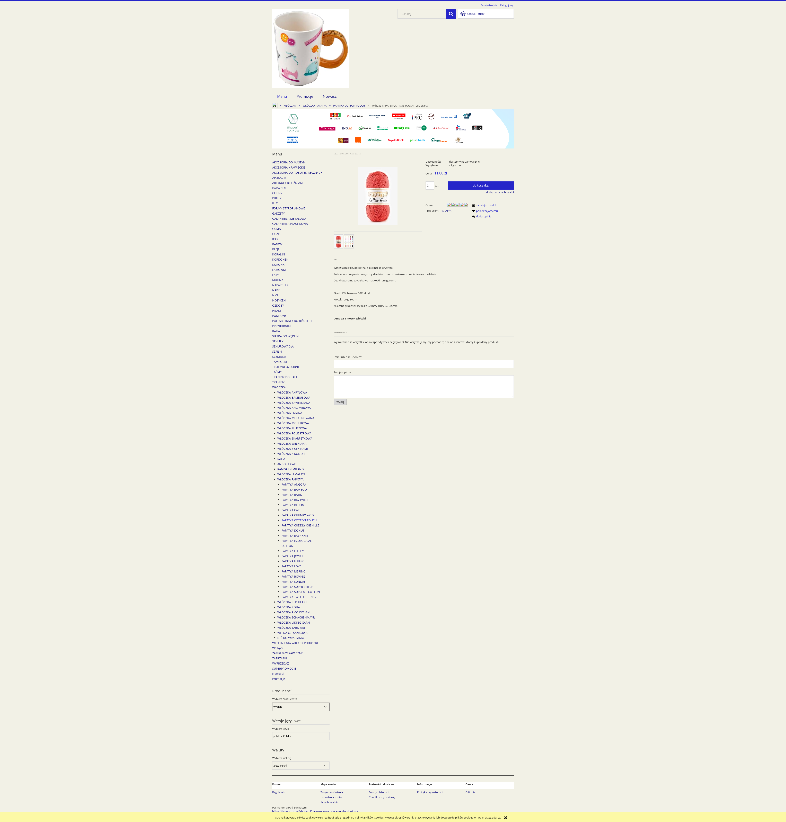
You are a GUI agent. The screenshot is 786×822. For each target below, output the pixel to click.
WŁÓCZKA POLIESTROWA (294, 433)
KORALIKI (278, 254)
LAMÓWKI (279, 270)
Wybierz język (280, 728)
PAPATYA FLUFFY (292, 561)
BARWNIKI (279, 188)
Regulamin (278, 792)
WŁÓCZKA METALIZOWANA (295, 418)
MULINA (277, 280)
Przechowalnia (329, 802)
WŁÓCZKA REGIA (288, 607)
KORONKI (278, 265)
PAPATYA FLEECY (292, 551)
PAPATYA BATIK (291, 495)
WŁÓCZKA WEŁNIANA (291, 443)
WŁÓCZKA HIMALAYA (291, 474)
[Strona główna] (310, 48)
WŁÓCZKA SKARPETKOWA (294, 438)
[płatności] (393, 128)
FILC (275, 203)
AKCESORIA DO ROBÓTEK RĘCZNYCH (297, 172)
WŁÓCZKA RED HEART (292, 602)
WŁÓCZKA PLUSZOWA (292, 428)
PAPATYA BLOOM (293, 505)
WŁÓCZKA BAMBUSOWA (293, 397)
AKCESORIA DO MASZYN (288, 162)
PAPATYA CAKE (291, 510)
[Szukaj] (451, 14)
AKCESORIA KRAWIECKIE (288, 167)
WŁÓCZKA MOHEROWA (293, 423)
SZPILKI (277, 351)
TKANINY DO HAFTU (285, 377)
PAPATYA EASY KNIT (294, 536)
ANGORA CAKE (287, 464)
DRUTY (276, 198)
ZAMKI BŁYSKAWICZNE (287, 653)
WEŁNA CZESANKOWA (292, 633)
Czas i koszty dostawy (382, 797)
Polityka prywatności (430, 792)
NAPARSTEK (280, 285)
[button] (484, 205)
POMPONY (279, 316)
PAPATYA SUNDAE (293, 582)
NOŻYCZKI (279, 300)
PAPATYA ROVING (293, 576)
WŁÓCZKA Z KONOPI (291, 454)
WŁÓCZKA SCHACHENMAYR (296, 617)
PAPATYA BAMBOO (294, 489)
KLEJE (276, 249)
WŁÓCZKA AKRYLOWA (292, 392)
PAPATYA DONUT (292, 530)
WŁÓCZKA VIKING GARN (293, 622)
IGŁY (275, 239)
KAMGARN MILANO (290, 469)
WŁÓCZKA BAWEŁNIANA (293, 403)
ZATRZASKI (279, 658)
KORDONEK (280, 259)
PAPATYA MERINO (293, 571)
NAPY (276, 290)
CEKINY (277, 193)
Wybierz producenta (284, 698)
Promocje (278, 679)
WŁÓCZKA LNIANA (289, 413)
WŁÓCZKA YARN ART (291, 628)
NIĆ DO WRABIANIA (290, 638)
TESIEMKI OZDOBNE (286, 367)
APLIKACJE (279, 178)
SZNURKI (278, 341)
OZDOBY (278, 305)
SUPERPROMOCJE (284, 668)
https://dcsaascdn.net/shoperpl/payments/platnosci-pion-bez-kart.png (315, 811)
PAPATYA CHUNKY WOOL (298, 515)
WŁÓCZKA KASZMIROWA (294, 408)
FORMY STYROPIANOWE (288, 208)
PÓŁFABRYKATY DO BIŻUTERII (292, 321)
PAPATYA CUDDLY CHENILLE (300, 525)
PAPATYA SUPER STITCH (297, 587)
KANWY (277, 244)
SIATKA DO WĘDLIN (285, 336)
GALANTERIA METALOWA (289, 218)
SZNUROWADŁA (283, 346)
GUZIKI (276, 234)
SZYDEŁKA (279, 357)
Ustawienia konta (331, 797)
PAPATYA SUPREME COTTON (300, 592)
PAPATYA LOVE (291, 566)
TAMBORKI (279, 362)
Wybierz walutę (281, 758)
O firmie (470, 792)
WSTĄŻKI (278, 648)
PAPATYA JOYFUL (292, 556)
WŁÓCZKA (279, 387)
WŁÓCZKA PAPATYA (290, 479)
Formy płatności (378, 792)
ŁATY (275, 275)
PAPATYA (445, 211)
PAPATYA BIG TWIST (294, 500)
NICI (275, 295)
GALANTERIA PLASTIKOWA (290, 224)
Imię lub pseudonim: (348, 357)
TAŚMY (277, 372)
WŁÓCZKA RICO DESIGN (293, 612)
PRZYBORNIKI (281, 326)
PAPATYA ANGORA (293, 484)
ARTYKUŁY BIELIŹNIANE (288, 183)
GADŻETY (278, 213)
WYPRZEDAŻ (280, 663)
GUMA (276, 229)
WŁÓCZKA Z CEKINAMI (292, 449)
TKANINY (278, 382)
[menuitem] (282, 96)
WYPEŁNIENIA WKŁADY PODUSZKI (295, 643)
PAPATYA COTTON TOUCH (299, 520)
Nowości (278, 674)
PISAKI (276, 311)
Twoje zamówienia (332, 792)
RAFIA (276, 331)
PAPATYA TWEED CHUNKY (298, 597)
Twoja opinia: (343, 372)
